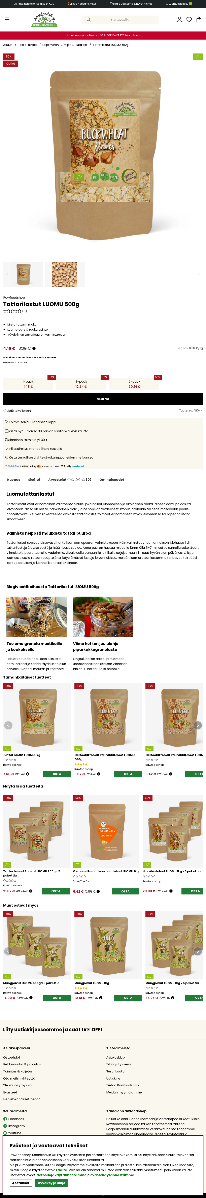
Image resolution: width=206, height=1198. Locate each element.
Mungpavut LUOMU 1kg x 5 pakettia (172, 983)
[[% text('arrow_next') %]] (199, 839)
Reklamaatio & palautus (22, 1064)
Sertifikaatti (115, 1071)
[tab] (34, 480)
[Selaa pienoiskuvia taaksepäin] (7, 274)
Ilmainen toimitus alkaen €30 (36, 3)
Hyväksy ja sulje (51, 1183)
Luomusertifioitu (179, 3)
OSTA (56, 891)
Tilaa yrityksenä (118, 1064)
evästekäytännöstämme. (112, 1175)
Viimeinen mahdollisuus (18, 357)
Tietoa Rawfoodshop (122, 1085)
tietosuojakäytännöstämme (61, 1175)
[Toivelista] (189, 19)
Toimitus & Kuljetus (18, 1071)
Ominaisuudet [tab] (111, 479)
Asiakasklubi (115, 1057)
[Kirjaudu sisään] (179, 19)
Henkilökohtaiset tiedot (21, 1099)
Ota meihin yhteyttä (19, 1078)
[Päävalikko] (7, 19)
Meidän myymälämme (124, 1092)
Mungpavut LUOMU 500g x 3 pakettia (31, 983)
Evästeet (10, 1092)
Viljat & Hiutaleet (75, 45)
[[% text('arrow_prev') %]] (7, 839)
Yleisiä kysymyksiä (17, 1085)
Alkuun (7, 45)
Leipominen (50, 45)
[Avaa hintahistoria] (34, 348)
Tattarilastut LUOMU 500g (111, 45)
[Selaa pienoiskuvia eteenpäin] (199, 274)
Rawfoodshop (14, 297)
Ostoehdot (11, 1057)
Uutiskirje (113, 1078)
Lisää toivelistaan (18, 411)
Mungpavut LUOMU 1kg (91, 983)
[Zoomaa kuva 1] (103, 153)
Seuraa (103, 399)
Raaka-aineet (27, 45)
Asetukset (21, 1183)
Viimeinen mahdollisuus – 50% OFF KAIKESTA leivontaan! (103, 35)
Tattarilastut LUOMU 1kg (21, 755)
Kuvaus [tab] (13, 479)
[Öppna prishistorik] (27, 774)
